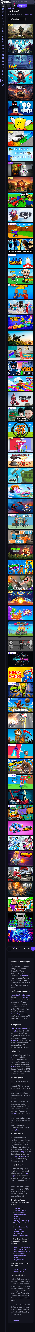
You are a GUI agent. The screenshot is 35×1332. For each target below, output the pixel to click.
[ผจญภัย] (3, 64)
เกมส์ (9, 8)
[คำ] (3, 55)
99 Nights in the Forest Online (20, 1270)
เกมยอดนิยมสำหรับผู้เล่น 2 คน (20, 995)
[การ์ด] (3, 42)
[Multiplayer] (3, 27)
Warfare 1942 (19, 1208)
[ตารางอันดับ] (3, 31)
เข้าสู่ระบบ (22, 6)
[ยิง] (3, 67)
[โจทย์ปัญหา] (3, 58)
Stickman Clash (19, 1213)
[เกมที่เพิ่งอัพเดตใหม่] (3, 21)
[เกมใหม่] (3, 15)
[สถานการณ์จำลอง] (3, 74)
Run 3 (13, 1057)
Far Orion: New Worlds (19, 1029)
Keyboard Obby (19, 1260)
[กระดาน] (3, 39)
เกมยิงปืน (25, 976)
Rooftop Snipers (16, 1014)
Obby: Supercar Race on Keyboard (21, 1228)
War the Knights (20, 1210)
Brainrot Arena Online (22, 1247)
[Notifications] (14, 6)
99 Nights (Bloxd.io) (21, 1221)
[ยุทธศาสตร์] (3, 71)
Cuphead (17, 1130)
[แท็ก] (3, 85)
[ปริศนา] (3, 61)
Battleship (14, 1040)
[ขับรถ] (3, 48)
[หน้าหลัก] (3, 8)
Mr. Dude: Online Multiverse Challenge (22, 1250)
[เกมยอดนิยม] (3, 18)
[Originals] (3, 24)
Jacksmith (14, 1114)
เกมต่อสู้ (13, 1031)
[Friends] (3, 6)
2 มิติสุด (22, 1152)
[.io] (3, 35)
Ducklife (14, 1067)
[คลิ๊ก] (3, 51)
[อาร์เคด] (3, 77)
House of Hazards (20, 1156)
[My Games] (8, 6)
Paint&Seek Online (21, 1235)
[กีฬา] (3, 45)
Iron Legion (18, 1219)
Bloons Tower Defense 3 (19, 1232)
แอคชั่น (14, 8)
